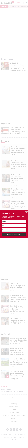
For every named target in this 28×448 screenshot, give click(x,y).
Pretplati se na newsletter (14, 234)
